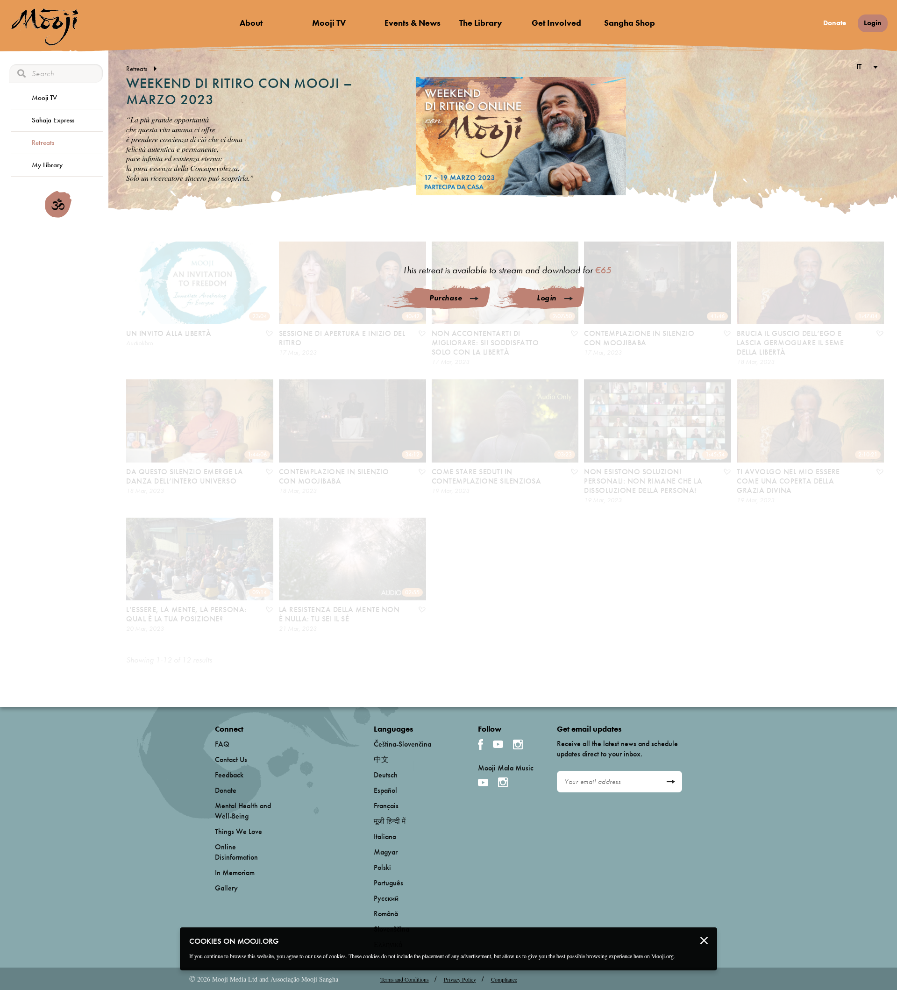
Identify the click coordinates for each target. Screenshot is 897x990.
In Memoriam (235, 872)
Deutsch (386, 775)
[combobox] (865, 67)
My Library (47, 165)
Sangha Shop (629, 22)
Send (670, 781)
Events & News (412, 22)
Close (704, 940)
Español (385, 790)
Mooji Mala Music (506, 768)
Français (386, 806)
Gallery (226, 888)
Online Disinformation (236, 852)
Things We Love (238, 831)
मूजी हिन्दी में (390, 821)
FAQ (222, 744)
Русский (386, 898)
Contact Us (231, 759)
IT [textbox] (858, 66)
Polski (382, 867)
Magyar (386, 852)
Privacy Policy (460, 979)
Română (386, 914)
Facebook (480, 744)
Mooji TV (329, 22)
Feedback (229, 775)
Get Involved (556, 22)
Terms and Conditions (404, 979)
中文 (381, 759)
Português (388, 883)
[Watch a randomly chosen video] (58, 215)
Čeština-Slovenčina (402, 744)
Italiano (385, 836)
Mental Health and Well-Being (243, 811)
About (251, 22)
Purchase (445, 298)
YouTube (498, 744)
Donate (834, 23)
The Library (480, 22)
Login (873, 23)
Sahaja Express (53, 120)
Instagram (518, 744)
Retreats (43, 142)
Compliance (504, 979)
